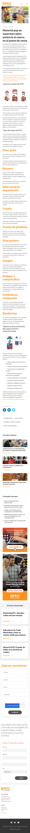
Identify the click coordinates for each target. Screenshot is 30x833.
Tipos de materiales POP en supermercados (11, 501)
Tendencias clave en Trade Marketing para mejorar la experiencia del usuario (14, 449)
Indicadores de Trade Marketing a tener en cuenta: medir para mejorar (14, 632)
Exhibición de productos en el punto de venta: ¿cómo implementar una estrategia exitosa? (14, 516)
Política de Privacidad (15, 829)
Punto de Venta (19, 418)
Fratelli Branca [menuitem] (4, 809)
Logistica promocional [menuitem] (6, 801)
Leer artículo (6, 453)
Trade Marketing (7, 418)
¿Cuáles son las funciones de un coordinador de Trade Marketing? (13, 510)
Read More (6, 621)
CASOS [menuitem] (3, 805)
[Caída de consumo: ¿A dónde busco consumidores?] (15, 463)
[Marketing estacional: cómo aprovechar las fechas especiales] (15, 480)
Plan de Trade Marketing (10, 425)
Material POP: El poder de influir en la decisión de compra (14, 649)
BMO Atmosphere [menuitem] (5, 799)
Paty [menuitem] (2, 810)
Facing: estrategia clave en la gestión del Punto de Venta (15, 521)
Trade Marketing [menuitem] (5, 796)
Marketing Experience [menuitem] (6, 798)
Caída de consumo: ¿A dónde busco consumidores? (13, 466)
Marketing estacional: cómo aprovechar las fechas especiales (14, 483)
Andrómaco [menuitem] (3, 807)
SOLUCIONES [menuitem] (4, 794)
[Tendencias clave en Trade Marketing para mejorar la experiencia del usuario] (15, 446)
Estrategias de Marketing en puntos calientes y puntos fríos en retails (13, 506)
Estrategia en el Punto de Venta (11, 422)
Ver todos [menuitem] (3, 813)
